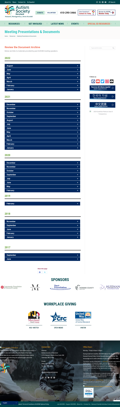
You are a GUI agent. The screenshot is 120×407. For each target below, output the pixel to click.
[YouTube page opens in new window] (105, 2)
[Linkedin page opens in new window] (51, 377)
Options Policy (99, 380)
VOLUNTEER (51, 13)
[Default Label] (98, 81)
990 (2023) (86, 380)
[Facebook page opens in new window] (97, 2)
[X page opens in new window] (100, 2)
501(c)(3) (105, 361)
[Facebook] (39, 272)
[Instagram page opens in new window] (102, 2)
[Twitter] (102, 81)
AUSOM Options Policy (42, 404)
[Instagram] (107, 81)
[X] (44, 272)
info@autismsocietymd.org (50, 372)
